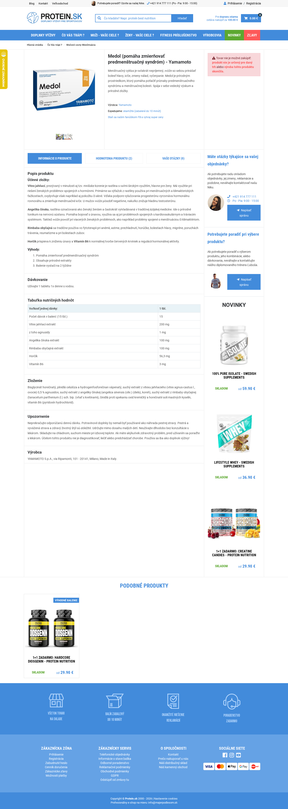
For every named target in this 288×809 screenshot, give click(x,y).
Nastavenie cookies (166, 798)
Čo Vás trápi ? (73, 35)
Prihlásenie (234, 3)
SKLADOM (221, 388)
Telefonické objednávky (115, 754)
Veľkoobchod (60, 3)
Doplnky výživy (43, 35)
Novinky (234, 35)
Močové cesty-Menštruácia (81, 44)
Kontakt (43, 3)
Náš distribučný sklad (173, 763)
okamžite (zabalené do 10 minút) (142, 111)
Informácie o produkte (54, 158)
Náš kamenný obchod (173, 767)
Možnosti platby (56, 775)
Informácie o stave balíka (114, 759)
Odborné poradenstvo (114, 763)
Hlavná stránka (35, 44)
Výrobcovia (212, 35)
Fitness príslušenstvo (178, 35)
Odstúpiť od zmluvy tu (114, 780)
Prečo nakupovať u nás (173, 759)
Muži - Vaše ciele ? (105, 35)
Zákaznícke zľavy (56, 771)
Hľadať (182, 18)
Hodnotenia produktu (114, 158)
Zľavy (252, 35)
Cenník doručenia (56, 767)
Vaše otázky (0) (173, 158)
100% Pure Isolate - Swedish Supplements (234, 375)
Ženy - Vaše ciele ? (139, 35)
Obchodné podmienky (115, 771)
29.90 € (248, 566)
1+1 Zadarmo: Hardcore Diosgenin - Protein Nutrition (51, 659)
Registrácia (253, 3)
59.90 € (248, 388)
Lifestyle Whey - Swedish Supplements (234, 464)
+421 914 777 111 (161, 3)
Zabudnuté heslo (56, 763)
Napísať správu (245, 212)
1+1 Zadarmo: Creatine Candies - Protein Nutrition (234, 553)
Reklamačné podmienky (114, 767)
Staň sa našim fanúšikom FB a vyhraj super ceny (135, 117)
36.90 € (248, 477)
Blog (31, 3)
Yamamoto (125, 104)
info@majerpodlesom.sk (163, 802)
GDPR (115, 775)
